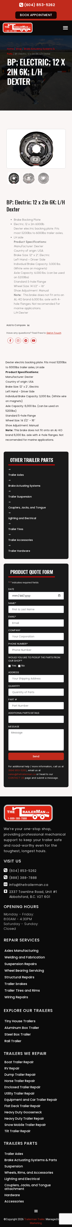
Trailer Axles (16, 475)
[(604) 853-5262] (21, 5)
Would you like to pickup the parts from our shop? (34, 659)
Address (13, 672)
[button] (65, 28)
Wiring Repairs (16, 997)
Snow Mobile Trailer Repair (25, 1125)
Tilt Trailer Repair (17, 1131)
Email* (12, 616)
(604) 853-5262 (39, 4)
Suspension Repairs (20, 964)
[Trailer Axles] (9, 469)
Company (14, 630)
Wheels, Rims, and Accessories (28, 1172)
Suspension (13, 1166)
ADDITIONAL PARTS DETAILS (23, 713)
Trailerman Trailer (34, 1219)
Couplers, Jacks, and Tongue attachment (27, 1187)
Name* (12, 603)
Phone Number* (18, 644)
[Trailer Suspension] (9, 491)
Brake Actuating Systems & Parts (30, 1160)
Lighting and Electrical (22, 1179)
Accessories (14, 1201)
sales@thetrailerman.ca (22, 774)
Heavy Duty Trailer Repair (24, 1118)
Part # (12, 699)
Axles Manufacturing (21, 950)
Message (13, 726)
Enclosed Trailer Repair (22, 1087)
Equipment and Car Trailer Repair (30, 1099)
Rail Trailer (12, 1041)
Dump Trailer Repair (20, 1074)
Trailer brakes (15, 983)
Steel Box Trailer (17, 1034)
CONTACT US (16, 777)
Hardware (12, 1195)
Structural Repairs (19, 977)
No (23, 665)
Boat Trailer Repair (19, 1062)
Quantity (14, 686)
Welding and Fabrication (24, 957)
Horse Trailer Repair (19, 1081)
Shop (19, 48)
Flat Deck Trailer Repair (22, 1106)
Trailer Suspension (20, 496)
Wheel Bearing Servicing (24, 970)
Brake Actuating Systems (24, 486)
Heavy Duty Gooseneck (23, 1112)
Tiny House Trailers (19, 1021)
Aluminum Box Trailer (21, 1027)
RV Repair (11, 1068)
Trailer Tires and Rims (22, 990)
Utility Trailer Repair (19, 1093)
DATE (11, 589)
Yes (14, 665)
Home (10, 48)
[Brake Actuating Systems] (9, 480)
